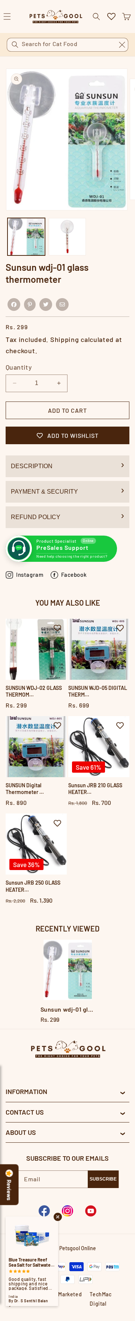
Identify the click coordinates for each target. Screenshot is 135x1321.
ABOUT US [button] (21, 1132)
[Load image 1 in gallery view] (26, 236)
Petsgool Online (77, 1248)
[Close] (122, 44)
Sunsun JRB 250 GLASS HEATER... (33, 886)
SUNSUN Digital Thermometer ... (25, 788)
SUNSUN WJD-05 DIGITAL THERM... (97, 691)
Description (31, 466)
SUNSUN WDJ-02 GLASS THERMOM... (34, 691)
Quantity (19, 367)
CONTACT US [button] (25, 1112)
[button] (126, 16)
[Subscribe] (103, 1179)
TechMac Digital (100, 1299)
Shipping (64, 339)
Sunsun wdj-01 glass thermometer (67, 1009)
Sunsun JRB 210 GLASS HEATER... (95, 788)
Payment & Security (44, 491)
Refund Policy (35, 517)
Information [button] (26, 1091)
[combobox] (67, 44)
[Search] (15, 44)
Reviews (9, 1190)
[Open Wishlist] (111, 16)
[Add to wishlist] (57, 628)
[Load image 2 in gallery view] (67, 236)
